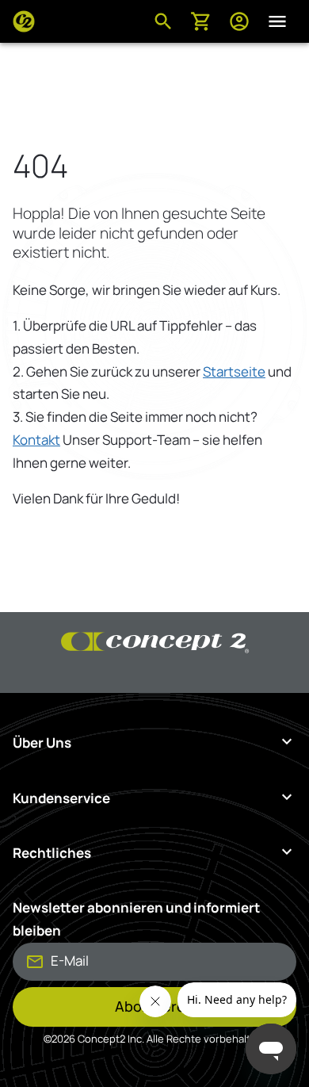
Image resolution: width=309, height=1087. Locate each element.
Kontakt (36, 440)
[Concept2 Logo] (24, 21)
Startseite (234, 371)
